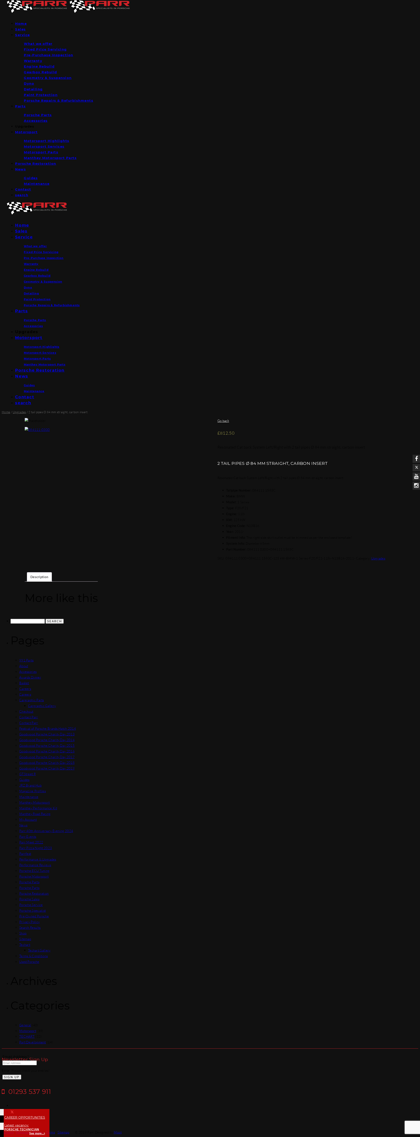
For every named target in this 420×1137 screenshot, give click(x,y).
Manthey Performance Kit (38, 808)
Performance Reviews (35, 865)
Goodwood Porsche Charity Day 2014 (47, 740)
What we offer (38, 44)
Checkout (26, 711)
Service (22, 35)
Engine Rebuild (39, 66)
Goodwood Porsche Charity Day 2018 (47, 763)
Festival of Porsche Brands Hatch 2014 (47, 728)
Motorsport (26, 132)
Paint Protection (41, 95)
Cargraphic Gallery (42, 706)
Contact (23, 189)
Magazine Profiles (32, 791)
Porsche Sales (29, 899)
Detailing (33, 89)
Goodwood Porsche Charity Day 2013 (47, 734)
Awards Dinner (30, 677)
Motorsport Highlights (46, 141)
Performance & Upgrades (37, 859)
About (23, 666)
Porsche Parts (38, 115)
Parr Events (27, 836)
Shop (22, 933)
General (25, 1025)
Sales (20, 29)
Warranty (33, 61)
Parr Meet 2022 (31, 842)
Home (21, 23)
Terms (50, 1132)
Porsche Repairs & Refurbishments (58, 100)
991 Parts (26, 660)
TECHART (27, 1036)
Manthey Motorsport (34, 802)
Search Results (29, 927)
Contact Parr (28, 717)
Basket (24, 683)
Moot (118, 1132)
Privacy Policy (29, 922)
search (21, 195)
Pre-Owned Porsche (34, 916)
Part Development (32, 1042)
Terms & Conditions (33, 956)
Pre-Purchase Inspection (48, 55)
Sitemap (25, 939)
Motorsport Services (44, 146)
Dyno (29, 83)
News (20, 169)
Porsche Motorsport (34, 876)
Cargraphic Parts (31, 700)
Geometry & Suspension (48, 78)
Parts (20, 106)
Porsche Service (31, 905)
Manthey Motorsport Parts (50, 158)
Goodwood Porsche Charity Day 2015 (47, 745)
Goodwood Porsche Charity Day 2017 (47, 757)
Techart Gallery (39, 950)
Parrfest (25, 854)
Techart (24, 945)
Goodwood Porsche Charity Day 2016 (47, 751)
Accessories (36, 121)
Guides (31, 178)
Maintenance (37, 184)
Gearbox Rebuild (40, 72)
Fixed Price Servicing (45, 49)
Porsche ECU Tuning (34, 871)
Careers (25, 689)
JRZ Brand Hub (30, 785)
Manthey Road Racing (35, 814)
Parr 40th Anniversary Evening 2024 (46, 831)
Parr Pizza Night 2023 (35, 848)
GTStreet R (27, 774)
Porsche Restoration (35, 163)
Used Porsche (29, 962)
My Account (28, 819)
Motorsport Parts (41, 152)
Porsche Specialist (32, 910)
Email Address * (15, 1057)
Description (39, 577)
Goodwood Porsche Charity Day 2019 (47, 768)
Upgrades (19, 412)
